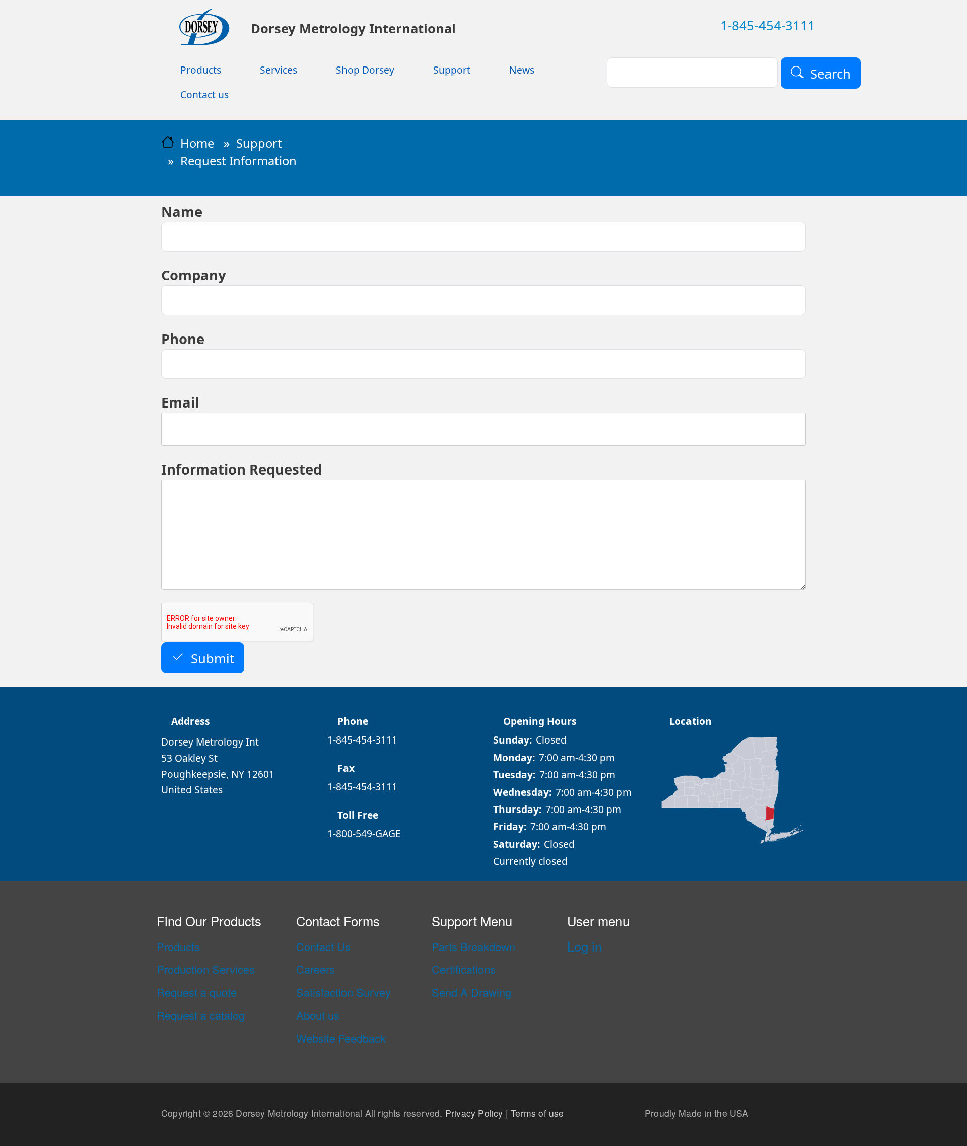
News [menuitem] (521, 70)
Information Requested (241, 469)
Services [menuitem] (278, 70)
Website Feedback (341, 1038)
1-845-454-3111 (767, 25)
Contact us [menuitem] (204, 94)
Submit (212, 658)
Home (197, 143)
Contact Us (323, 946)
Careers (315, 969)
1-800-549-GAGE (364, 833)
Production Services (206, 969)
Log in (584, 946)
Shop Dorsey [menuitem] (365, 70)
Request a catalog (201, 1015)
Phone (182, 338)
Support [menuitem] (451, 70)
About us (317, 1015)
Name (181, 211)
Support (259, 143)
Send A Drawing (471, 992)
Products (178, 946)
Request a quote (197, 992)
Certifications (464, 969)
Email (180, 402)
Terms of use (537, 1113)
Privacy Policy (474, 1113)
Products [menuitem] (200, 70)
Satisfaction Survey (343, 992)
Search (830, 73)
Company (193, 274)
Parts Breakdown (473, 946)
